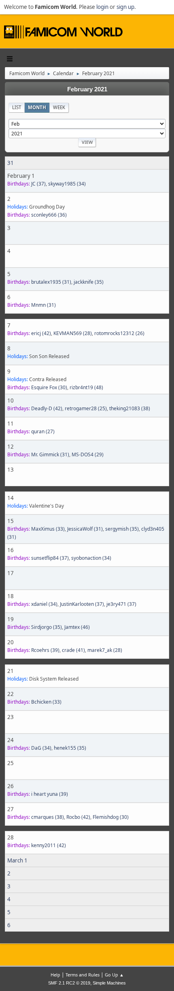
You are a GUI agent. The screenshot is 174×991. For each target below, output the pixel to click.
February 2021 (87, 89)
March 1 (17, 860)
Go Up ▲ (114, 975)
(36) (49, 214)
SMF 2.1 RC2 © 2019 (69, 982)
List (16, 107)
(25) (86, 408)
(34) (67, 183)
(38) (129, 408)
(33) (48, 528)
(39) (45, 650)
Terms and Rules (83, 975)
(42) (41, 333)
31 (10, 163)
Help (55, 975)
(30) (49, 387)
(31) (51, 281)
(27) (43, 431)
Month (37, 107)
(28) (72, 333)
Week (59, 107)
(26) (119, 333)
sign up (125, 7)
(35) (89, 281)
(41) (73, 650)
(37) (38, 183)
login (102, 7)
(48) (86, 387)
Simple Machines (109, 982)
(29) (88, 454)
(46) (77, 627)
